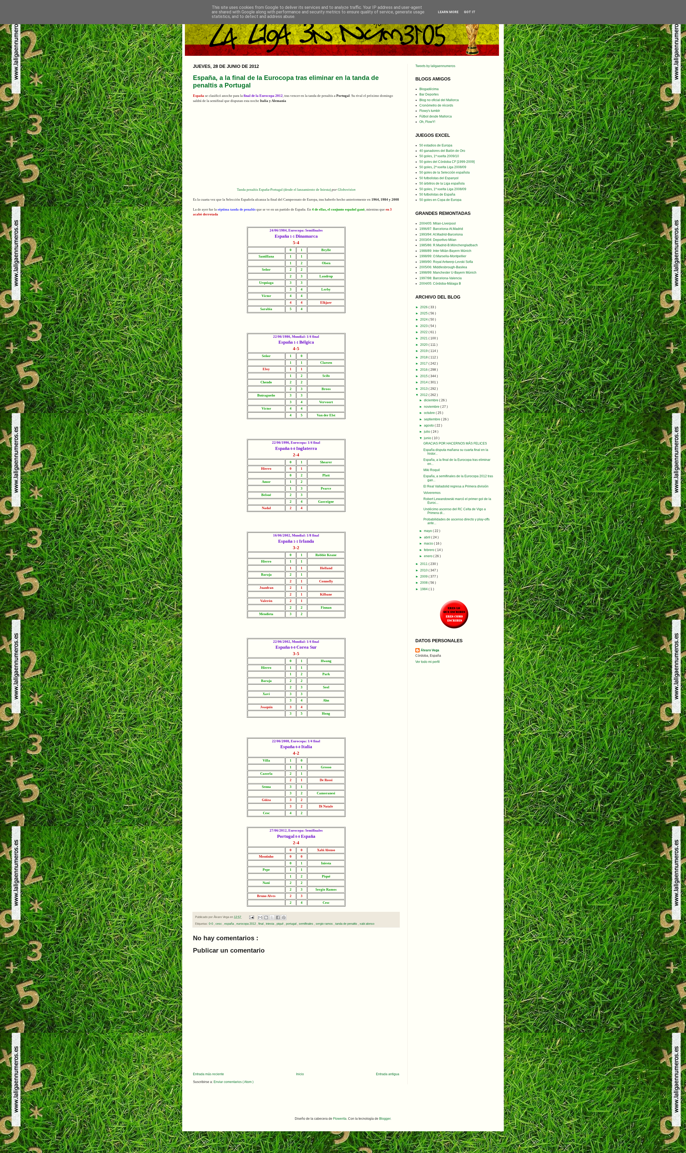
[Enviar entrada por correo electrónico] (251, 917)
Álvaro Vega (430, 650)
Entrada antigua (387, 1074)
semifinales (306, 923)
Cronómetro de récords (436, 105)
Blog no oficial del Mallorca (439, 100)
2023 (424, 326)
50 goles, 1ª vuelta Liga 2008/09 (442, 189)
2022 (424, 332)
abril (427, 537)
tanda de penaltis (346, 923)
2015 (424, 376)
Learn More (448, 12)
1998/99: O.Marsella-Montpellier (442, 256)
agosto (429, 425)
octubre (430, 413)
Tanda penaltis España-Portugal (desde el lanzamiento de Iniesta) (284, 190)
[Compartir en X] (272, 917)
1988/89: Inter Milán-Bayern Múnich (445, 251)
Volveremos (432, 493)
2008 (424, 583)
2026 (424, 307)
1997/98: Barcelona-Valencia (440, 278)
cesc (219, 923)
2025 (424, 313)
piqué (280, 923)
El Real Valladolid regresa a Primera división (456, 486)
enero (428, 556)
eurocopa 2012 (246, 923)
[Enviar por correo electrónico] (260, 917)
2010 (424, 570)
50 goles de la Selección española (444, 172)
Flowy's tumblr (429, 111)
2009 (424, 576)
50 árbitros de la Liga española (442, 183)
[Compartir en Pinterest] (283, 917)
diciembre (431, 400)
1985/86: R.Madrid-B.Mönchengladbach (448, 245)
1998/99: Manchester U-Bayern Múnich (447, 272)
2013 (424, 389)
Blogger (384, 1119)
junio (428, 438)
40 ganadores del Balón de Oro (442, 151)
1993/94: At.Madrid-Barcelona (441, 234)
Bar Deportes (429, 94)
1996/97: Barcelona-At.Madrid (441, 229)
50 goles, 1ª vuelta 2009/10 (439, 156)
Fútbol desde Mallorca (435, 116)
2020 (424, 345)
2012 (424, 395)
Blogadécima (429, 89)
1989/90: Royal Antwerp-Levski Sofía (446, 262)
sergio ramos (325, 923)
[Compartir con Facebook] (278, 917)
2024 (424, 319)
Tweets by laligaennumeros (435, 66)
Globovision (347, 190)
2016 (424, 370)
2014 (424, 382)
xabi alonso (367, 923)
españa (229, 923)
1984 (424, 589)
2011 (424, 564)
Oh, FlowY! (427, 122)
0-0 (211, 923)
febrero (429, 550)
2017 (424, 363)
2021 (424, 338)
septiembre (432, 419)
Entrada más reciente (208, 1074)
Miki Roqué (431, 470)
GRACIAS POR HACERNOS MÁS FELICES (455, 443)
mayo (428, 531)
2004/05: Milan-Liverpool (437, 223)
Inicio (300, 1074)
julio (427, 432)
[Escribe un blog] (266, 917)
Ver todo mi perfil (427, 662)
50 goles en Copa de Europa (440, 200)
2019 (424, 351)
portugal (291, 923)
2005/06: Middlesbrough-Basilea (443, 267)
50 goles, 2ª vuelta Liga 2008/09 (442, 167)
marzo (429, 543)
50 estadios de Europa (435, 145)
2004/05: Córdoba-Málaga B (440, 283)
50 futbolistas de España (437, 194)
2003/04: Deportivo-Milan (437, 240)
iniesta (270, 923)
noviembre (432, 407)
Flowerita (339, 1119)
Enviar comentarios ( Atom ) (233, 1082)
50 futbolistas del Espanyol (438, 178)
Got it (469, 12)
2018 (424, 357)
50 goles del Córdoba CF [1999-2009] (447, 162)
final (261, 923)
